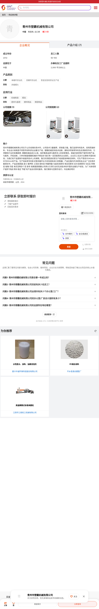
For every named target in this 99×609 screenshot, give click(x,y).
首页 (4, 15)
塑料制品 (27, 102)
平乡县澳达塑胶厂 (74, 371)
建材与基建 (15, 102)
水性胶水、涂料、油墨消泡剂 (24, 364)
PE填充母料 (74, 364)
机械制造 (15, 98)
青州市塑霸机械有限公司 (38, 26)
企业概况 (24, 45)
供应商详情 (13, 15)
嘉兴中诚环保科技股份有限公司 (24, 371)
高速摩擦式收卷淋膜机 (25, 405)
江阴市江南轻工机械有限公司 (24, 412)
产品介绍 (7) (74, 45)
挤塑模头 (15, 85)
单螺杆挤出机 (16, 80)
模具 (24, 98)
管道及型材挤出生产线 (50, 80)
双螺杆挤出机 (31, 80)
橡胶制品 (38, 102)
